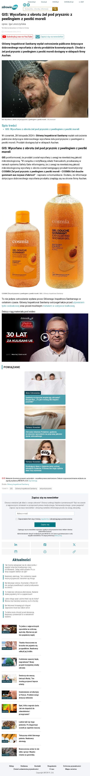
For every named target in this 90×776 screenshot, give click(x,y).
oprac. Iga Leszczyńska (14, 24)
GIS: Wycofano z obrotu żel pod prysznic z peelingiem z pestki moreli (42, 129)
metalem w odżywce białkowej (59, 305)
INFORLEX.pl (68, 2)
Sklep (11, 766)
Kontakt (37, 766)
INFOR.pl (55, 2)
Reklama (24, 766)
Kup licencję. (32, 481)
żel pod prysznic (46, 488)
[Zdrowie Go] (10, 7)
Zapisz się (45, 525)
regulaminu (45, 519)
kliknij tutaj (58, 535)
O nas (51, 769)
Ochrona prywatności (72, 766)
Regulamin (52, 766)
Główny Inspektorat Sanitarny (18, 484)
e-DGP (81, 2)
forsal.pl (44, 2)
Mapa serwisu (71, 769)
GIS (11, 488)
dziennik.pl (32, 2)
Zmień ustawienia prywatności (25, 769)
